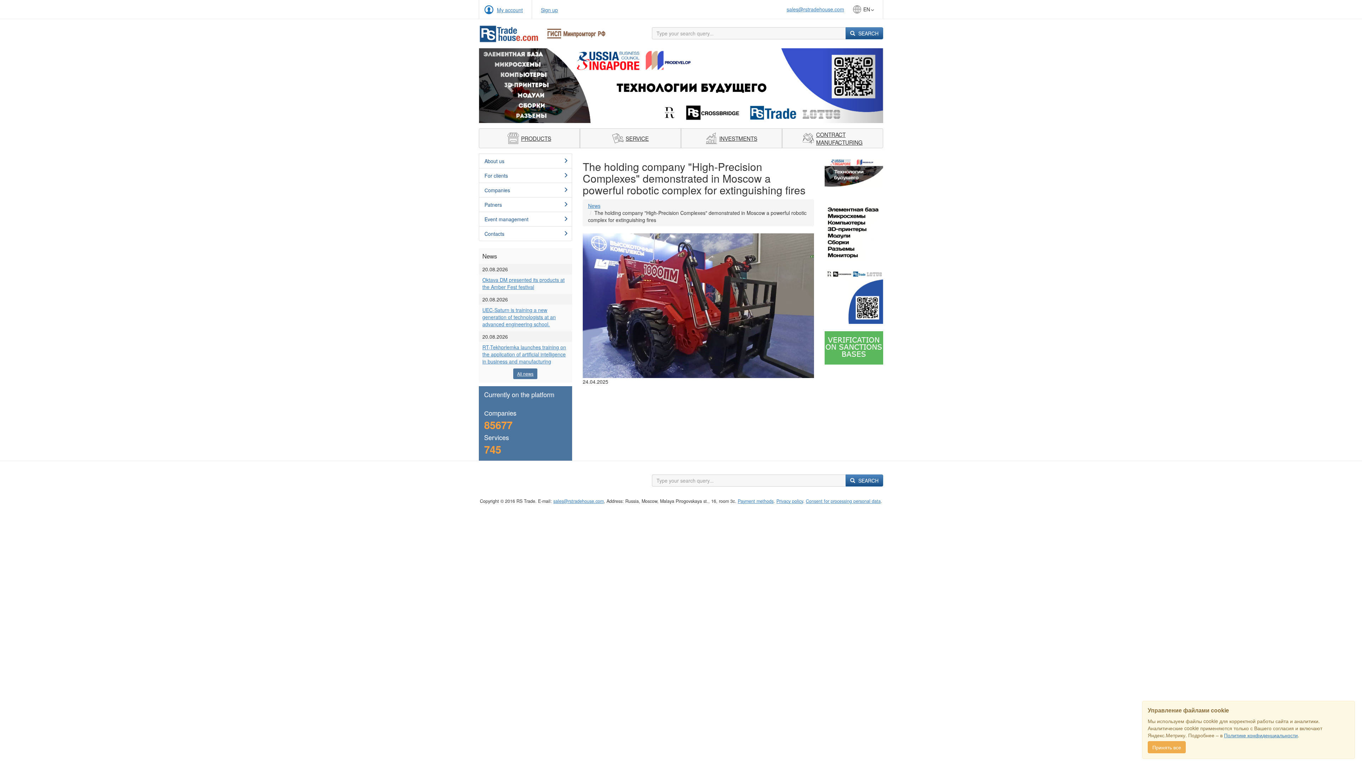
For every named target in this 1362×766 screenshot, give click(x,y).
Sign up (549, 9)
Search (868, 33)
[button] (509, 85)
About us (494, 161)
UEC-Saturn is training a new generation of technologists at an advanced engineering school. (519, 317)
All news (525, 374)
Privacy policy (789, 501)
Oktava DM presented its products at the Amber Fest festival (523, 283)
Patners (493, 204)
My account (510, 9)
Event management (506, 219)
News (594, 205)
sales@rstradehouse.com (815, 9)
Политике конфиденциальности (1261, 735)
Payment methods (756, 501)
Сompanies (497, 190)
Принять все (1166, 747)
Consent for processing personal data (843, 501)
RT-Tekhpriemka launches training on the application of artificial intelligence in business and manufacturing (524, 354)
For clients (496, 175)
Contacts (494, 233)
